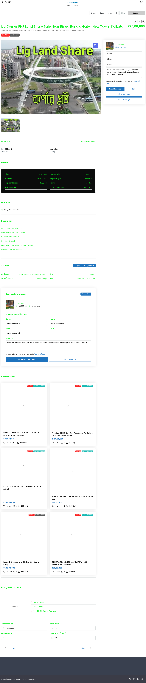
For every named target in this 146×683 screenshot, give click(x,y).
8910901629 (23, 306)
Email (8, 329)
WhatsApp (36, 306)
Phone (52, 319)
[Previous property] (6, 648)
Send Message (70, 359)
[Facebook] (126, 679)
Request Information (26, 359)
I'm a (52, 329)
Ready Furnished (40, 515)
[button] (135, 21)
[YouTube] (143, 679)
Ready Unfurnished (39, 386)
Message (9, 338)
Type (102, 13)
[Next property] (91, 648)
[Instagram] (134, 679)
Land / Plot (14, 35)
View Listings (86, 294)
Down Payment (56, 624)
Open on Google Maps (85, 265)
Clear (123, 13)
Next (83, 648)
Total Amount (7, 624)
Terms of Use (39, 354)
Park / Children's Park (12, 210)
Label (110, 13)
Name (8, 319)
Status (93, 13)
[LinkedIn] (138, 679)
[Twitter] (130, 679)
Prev (13, 648)
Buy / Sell (5, 35)
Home (68, 5)
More (76, 5)
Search (136, 13)
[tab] (95, 45)
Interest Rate (6, 633)
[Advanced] (116, 13)
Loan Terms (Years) (58, 633)
